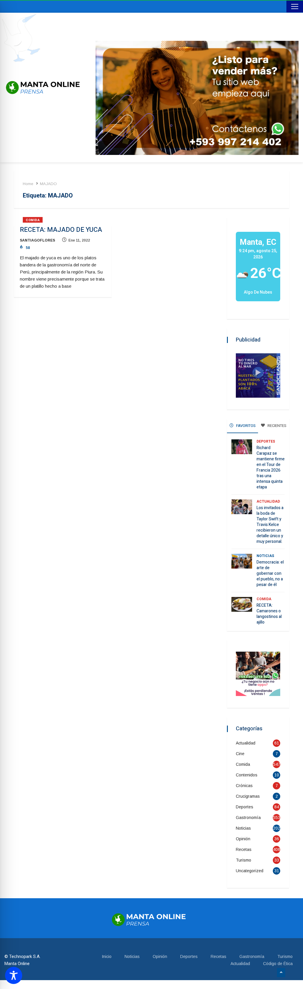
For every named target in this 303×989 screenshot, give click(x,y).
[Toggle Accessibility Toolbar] (13, 975)
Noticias (265, 556)
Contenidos (246, 775)
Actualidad (268, 501)
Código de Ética (278, 963)
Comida (33, 220)
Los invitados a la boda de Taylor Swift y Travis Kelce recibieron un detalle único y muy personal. (270, 525)
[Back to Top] (281, 972)
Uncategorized (249, 870)
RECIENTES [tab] (276, 425)
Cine (240, 753)
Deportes (266, 441)
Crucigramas (248, 796)
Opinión (243, 838)
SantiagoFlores (37, 240)
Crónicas (244, 785)
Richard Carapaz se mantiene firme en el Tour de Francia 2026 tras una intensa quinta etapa (271, 467)
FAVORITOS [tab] (245, 425)
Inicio (107, 956)
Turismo (243, 860)
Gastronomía (248, 817)
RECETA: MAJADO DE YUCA (61, 229)
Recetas (244, 849)
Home (28, 184)
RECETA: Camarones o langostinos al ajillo (269, 613)
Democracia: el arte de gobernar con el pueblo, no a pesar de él (270, 573)
